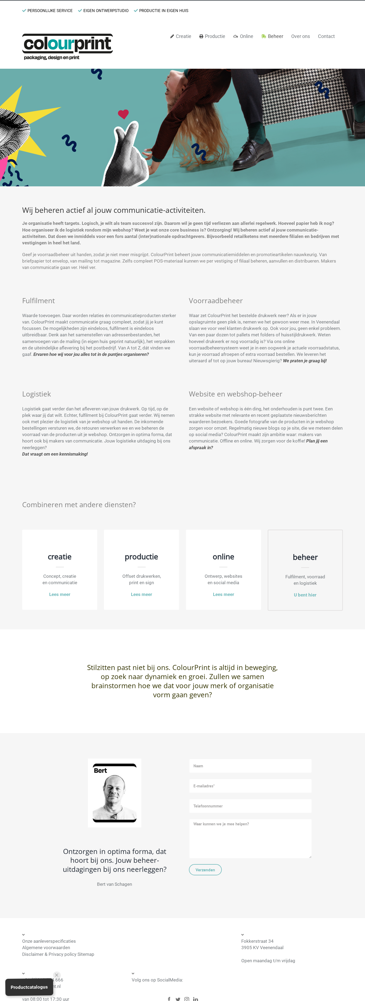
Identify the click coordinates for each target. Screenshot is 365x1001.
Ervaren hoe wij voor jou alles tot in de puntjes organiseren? (91, 354)
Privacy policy (62, 954)
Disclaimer (33, 954)
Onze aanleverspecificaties (49, 941)
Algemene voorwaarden (46, 947)
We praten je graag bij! (305, 360)
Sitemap (85, 954)
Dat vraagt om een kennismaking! (55, 454)
